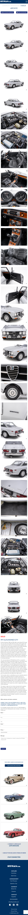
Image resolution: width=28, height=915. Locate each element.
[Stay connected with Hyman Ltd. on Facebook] (10, 904)
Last (1, 721)
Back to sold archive (7, 12)
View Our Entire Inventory (14, 765)
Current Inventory (11, 5)
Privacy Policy (14, 911)
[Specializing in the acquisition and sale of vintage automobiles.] (14, 866)
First (1, 717)
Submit (3, 748)
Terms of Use (14, 909)
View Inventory (22, 12)
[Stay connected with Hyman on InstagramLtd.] (17, 904)
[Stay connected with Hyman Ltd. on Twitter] (13, 904)
